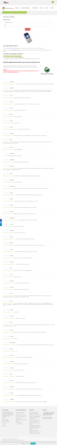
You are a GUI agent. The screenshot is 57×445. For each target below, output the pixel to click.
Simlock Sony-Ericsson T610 (8, 110)
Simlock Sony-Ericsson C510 (8, 104)
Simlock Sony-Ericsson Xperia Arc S (9, 83)
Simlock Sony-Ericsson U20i (8, 149)
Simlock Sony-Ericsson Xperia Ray (9, 318)
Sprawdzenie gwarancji (25, 7)
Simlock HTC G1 (19, 418)
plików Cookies (27, 443)
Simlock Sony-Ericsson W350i (8, 245)
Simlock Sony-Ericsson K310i (8, 116)
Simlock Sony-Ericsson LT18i (8, 182)
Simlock (16, 7)
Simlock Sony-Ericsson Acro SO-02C (9, 370)
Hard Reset (15, 440)
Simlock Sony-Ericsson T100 (8, 135)
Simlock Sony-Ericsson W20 (8, 122)
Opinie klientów (35, 7)
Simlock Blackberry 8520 (20, 412)
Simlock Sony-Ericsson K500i (8, 276)
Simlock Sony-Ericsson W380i (8, 141)
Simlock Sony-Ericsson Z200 (8, 332)
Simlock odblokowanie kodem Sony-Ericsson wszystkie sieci (21, 62)
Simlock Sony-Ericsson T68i (8, 188)
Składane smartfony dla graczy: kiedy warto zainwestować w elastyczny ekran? (35, 417)
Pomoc (46, 7)
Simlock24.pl (4, 440)
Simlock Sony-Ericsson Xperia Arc (9, 351)
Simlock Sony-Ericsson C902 (8, 213)
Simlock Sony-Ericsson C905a (8, 401)
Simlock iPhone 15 (19, 423)
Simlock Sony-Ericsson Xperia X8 (9, 194)
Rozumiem (33, 443)
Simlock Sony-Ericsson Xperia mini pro (10, 220)
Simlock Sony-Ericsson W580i (8, 175)
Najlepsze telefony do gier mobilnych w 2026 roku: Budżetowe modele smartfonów (35, 413)
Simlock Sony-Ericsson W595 (8, 312)
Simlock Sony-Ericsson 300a (8, 97)
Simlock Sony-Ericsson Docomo (9, 201)
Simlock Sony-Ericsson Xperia (8, 207)
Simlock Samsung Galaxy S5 (21, 416)
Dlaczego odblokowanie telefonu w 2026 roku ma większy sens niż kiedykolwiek (34, 432)
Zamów (27, 29)
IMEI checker (10, 440)
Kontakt (52, 7)
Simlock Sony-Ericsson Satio (8, 90)
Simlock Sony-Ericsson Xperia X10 (9, 251)
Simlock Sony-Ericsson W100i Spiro (9, 344)
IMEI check (20, 440)
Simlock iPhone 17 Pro (20, 413)
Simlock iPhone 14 (19, 422)
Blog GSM (42, 7)
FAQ (3, 418)
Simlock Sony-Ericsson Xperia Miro (9, 376)
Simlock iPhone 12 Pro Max (21, 415)
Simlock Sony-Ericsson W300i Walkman (10, 129)
